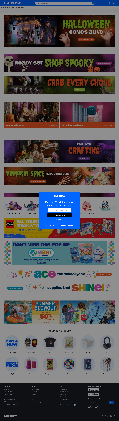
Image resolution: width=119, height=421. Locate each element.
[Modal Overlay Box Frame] (59, 210)
